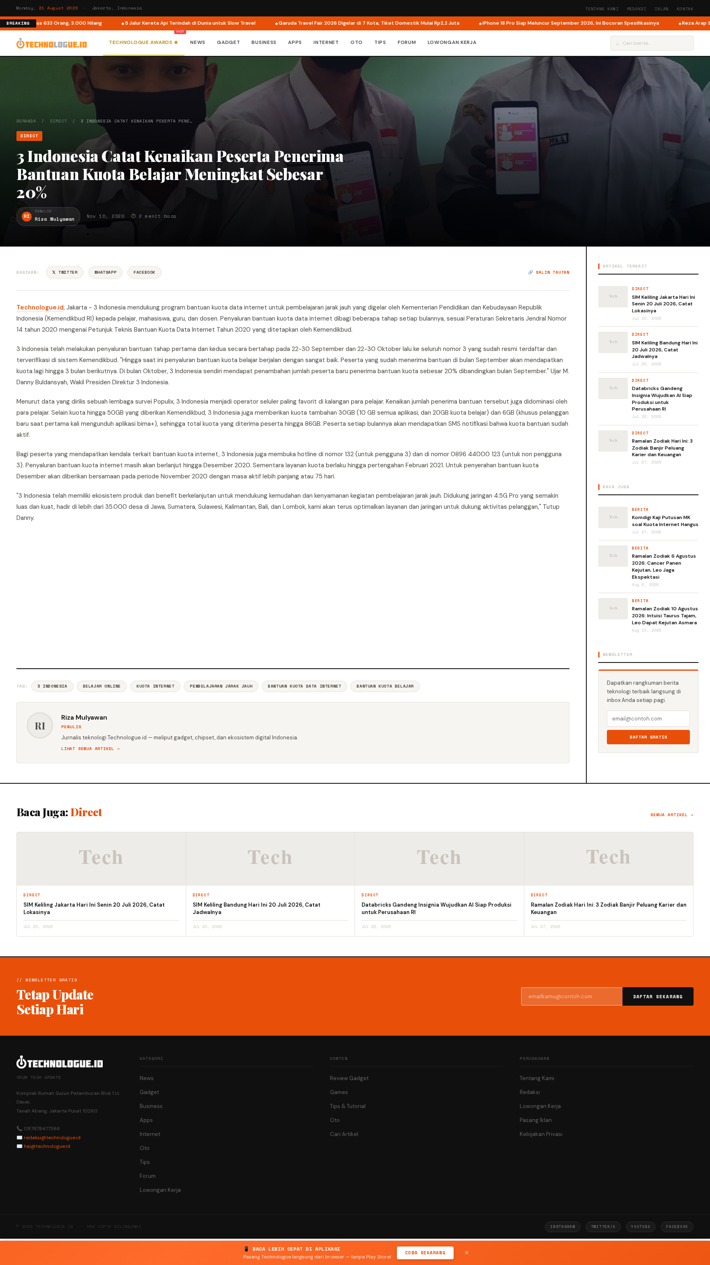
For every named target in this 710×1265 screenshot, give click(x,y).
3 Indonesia (52, 686)
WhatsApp (105, 272)
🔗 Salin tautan (548, 272)
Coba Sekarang (425, 1252)
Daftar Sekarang (658, 996)
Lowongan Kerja (452, 42)
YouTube (640, 1226)
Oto (356, 42)
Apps (295, 42)
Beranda (26, 121)
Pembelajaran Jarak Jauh (221, 686)
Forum (407, 42)
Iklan (662, 9)
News (197, 42)
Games (339, 1092)
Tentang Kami (602, 9)
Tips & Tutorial (348, 1106)
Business (264, 42)
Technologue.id (40, 307)
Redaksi (637, 9)
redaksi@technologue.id (52, 1137)
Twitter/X (603, 1226)
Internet (326, 42)
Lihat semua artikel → (90, 749)
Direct (58, 121)
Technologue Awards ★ (144, 42)
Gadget (228, 42)
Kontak (685, 9)
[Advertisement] (292, 594)
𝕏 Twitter (64, 272)
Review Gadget (349, 1078)
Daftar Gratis (648, 737)
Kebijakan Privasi (541, 1134)
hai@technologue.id (47, 1146)
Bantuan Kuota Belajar (385, 686)
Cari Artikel (344, 1134)
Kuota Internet (155, 686)
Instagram (562, 1226)
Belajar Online (102, 686)
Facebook (144, 272)
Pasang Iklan (536, 1120)
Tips (380, 42)
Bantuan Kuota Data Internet (304, 686)
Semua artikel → (672, 815)
